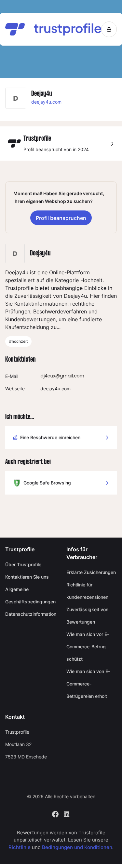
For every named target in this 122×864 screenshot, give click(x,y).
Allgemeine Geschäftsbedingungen (30, 595)
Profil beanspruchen (61, 218)
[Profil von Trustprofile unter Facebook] (55, 813)
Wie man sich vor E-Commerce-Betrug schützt (87, 646)
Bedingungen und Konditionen (77, 847)
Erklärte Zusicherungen (91, 572)
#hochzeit (18, 341)
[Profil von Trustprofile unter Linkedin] (67, 813)
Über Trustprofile (23, 564)
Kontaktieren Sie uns (27, 577)
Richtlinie (19, 847)
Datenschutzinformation (30, 614)
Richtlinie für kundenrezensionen (87, 591)
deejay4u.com (46, 102)
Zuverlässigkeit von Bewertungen (87, 616)
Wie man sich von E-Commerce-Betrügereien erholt (88, 684)
